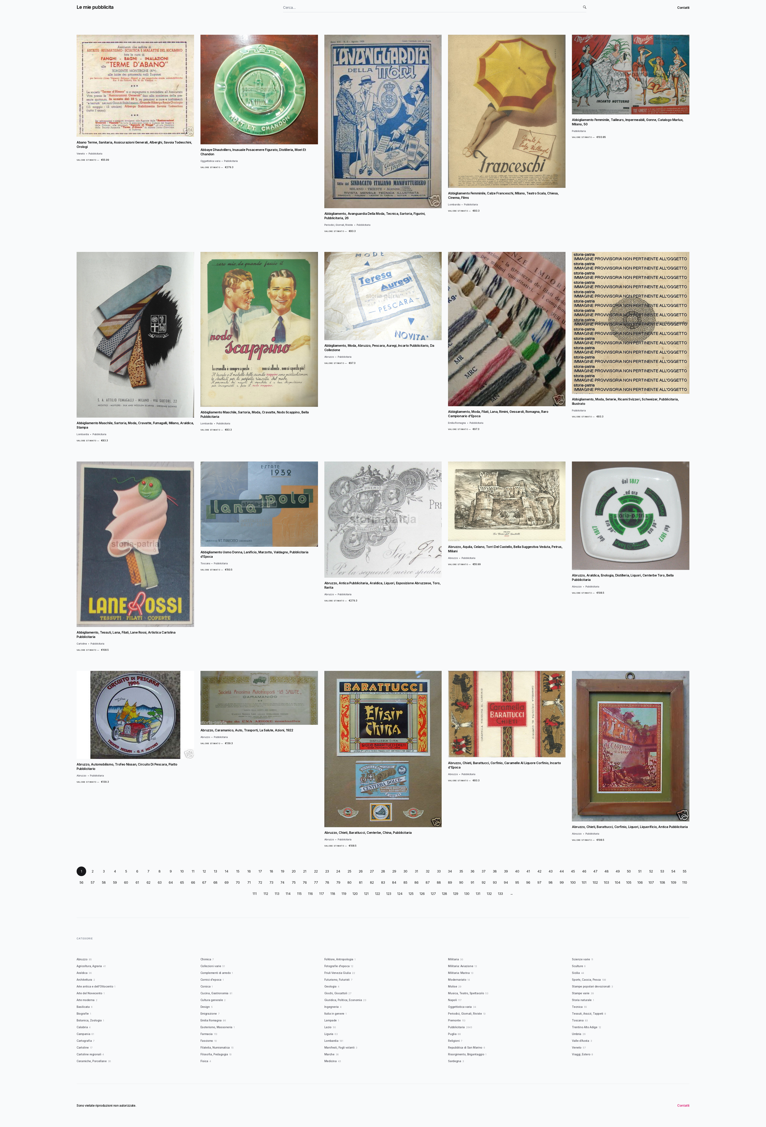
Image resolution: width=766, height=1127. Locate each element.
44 (562, 871)
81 (360, 882)
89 (450, 882)
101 (584, 882)
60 (126, 882)
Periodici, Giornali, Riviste (338, 224)
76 (305, 882)
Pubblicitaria (95, 153)
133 (500, 894)
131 (478, 894)
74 (282, 882)
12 (204, 871)
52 (651, 871)
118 (332, 894)
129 (455, 894)
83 (383, 882)
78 (327, 882)
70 (238, 882)
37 (484, 871)
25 (349, 871)
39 (506, 871)
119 (344, 894)
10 (182, 871)
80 (349, 882)
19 (282, 871)
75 (294, 882)
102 (595, 882)
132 (489, 894)
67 (204, 882)
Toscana (205, 563)
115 (299, 894)
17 (260, 871)
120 (355, 894)
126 (422, 894)
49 (618, 871)
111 (255, 894)
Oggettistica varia (210, 160)
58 (104, 882)
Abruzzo (329, 356)
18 (271, 871)
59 (115, 882)
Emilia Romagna (457, 422)
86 (417, 882)
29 (394, 871)
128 (444, 894)
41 (528, 871)
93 (495, 882)
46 (584, 871)
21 (304, 871)
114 (288, 894)
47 (595, 871)
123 (388, 894)
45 (573, 871)
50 (629, 871)
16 (249, 871)
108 (662, 882)
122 (377, 894)
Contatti (683, 8)
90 (461, 882)
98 (551, 882)
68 (215, 882)
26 (361, 871)
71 (249, 882)
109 (673, 882)
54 (673, 871)
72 (260, 882)
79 (338, 882)
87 (428, 882)
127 (433, 894)
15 (237, 871)
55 (684, 871)
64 (171, 882)
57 (93, 882)
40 (517, 871)
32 (427, 871)
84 (394, 882)
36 (472, 871)
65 (182, 882)
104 (617, 882)
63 (160, 882)
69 (227, 882)
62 (148, 882)
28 (383, 871)
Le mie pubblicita (95, 7)
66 (193, 882)
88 (439, 882)
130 (466, 894)
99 (562, 882)
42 (539, 871)
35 (461, 871)
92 (484, 882)
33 (439, 871)
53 (662, 871)
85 (405, 882)
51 (640, 871)
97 (539, 882)
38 (495, 871)
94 (506, 882)
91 (472, 882)
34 (450, 871)
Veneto (81, 153)
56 (81, 882)
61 (137, 882)
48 (606, 871)
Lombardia (454, 204)
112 (266, 894)
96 (528, 882)
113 (277, 894)
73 (271, 882)
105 (628, 882)
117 (321, 894)
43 (551, 871)
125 (411, 894)
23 (327, 871)
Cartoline (82, 643)
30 (405, 871)
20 (294, 871)
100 (573, 882)
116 (310, 894)
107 (651, 882)
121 (366, 894)
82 (372, 882)
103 (606, 882)
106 (640, 882)
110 (684, 882)
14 (226, 871)
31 (416, 871)
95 (517, 882)
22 (316, 871)
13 (215, 871)
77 (316, 882)
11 (193, 871)
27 (372, 871)
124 (400, 894)
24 (338, 871)
